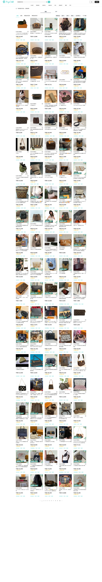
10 (59, 500)
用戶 (56, 11)
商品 (46, 11)
